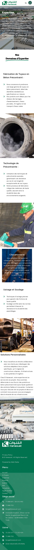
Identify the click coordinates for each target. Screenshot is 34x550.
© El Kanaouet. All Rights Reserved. (14, 457)
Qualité (4, 483)
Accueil (4, 472)
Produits (5, 480)
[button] (30, 3)
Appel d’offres (7, 491)
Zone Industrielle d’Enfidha (15, 544)
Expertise (5, 478)
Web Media (15, 462)
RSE (3, 485)
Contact (5, 493)
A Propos (5, 475)
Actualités (5, 488)
